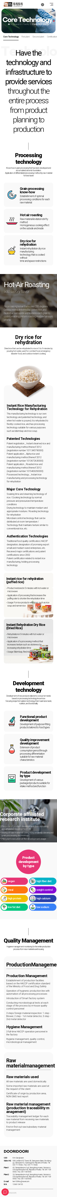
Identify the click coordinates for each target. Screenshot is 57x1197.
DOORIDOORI (21, 4)
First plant (25, 36)
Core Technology (11, 36)
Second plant (38, 36)
